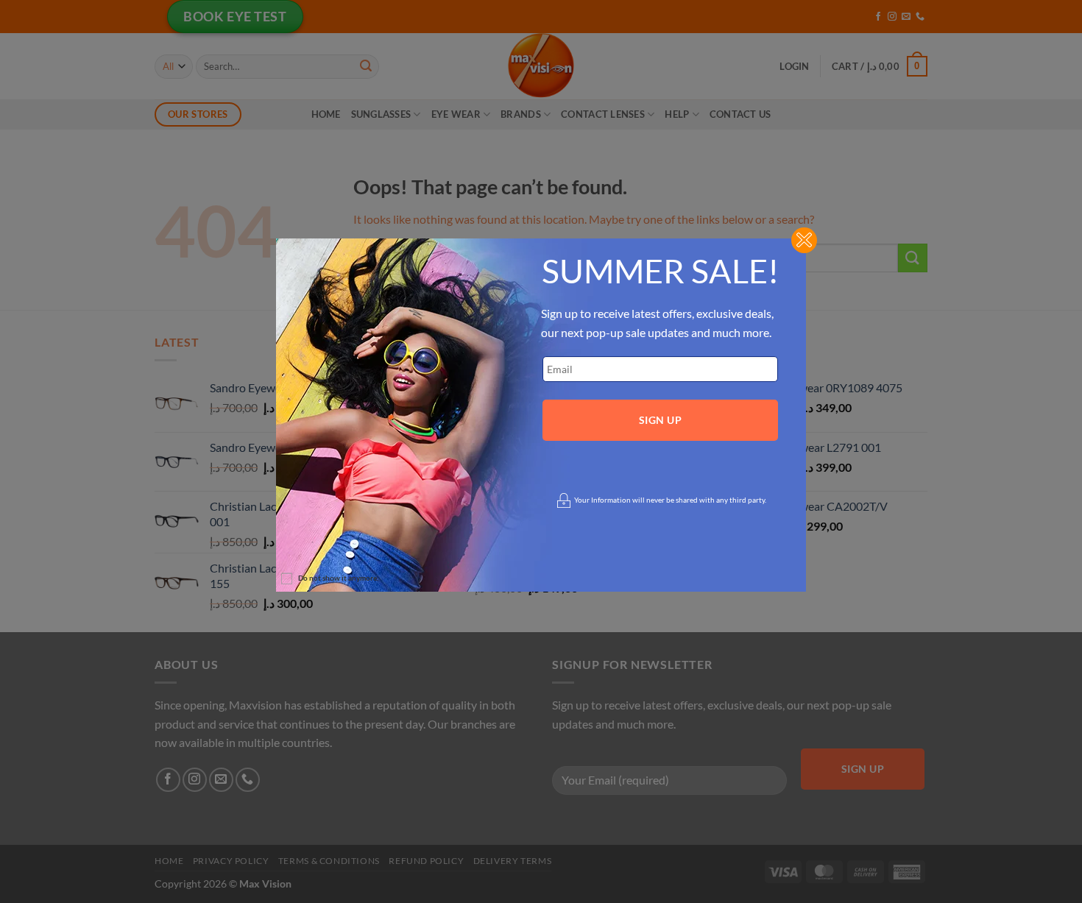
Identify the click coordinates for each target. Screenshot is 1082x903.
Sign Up (660, 420)
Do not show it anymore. (338, 577)
